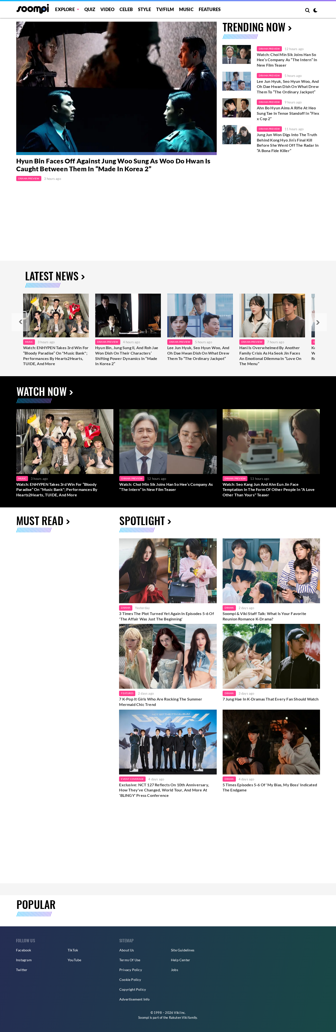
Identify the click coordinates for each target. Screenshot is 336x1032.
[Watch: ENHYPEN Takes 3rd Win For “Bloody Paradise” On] (56, 315)
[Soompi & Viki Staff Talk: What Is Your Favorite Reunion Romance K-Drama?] (271, 570)
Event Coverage (132, 778)
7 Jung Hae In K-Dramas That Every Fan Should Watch (271, 699)
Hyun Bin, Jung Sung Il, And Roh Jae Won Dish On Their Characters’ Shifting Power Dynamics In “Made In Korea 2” (126, 355)
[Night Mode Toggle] (315, 10)
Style (144, 9)
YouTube (74, 960)
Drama (125, 607)
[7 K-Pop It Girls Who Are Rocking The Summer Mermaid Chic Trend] (167, 656)
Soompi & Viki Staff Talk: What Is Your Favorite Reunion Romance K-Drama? (264, 616)
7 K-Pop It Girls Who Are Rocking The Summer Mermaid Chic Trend (160, 702)
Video (107, 9)
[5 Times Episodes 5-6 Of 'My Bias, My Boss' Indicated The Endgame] (271, 742)
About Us (126, 950)
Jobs (174, 970)
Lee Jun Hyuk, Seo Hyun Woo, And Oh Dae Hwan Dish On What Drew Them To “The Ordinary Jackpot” (288, 86)
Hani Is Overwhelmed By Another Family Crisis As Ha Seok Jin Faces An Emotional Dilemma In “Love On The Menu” (270, 355)
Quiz (89, 9)
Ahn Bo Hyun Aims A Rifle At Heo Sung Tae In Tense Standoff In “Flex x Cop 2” (288, 113)
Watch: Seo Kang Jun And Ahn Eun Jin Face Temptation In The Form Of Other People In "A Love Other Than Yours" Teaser (269, 489)
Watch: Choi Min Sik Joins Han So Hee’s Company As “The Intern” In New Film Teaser (287, 59)
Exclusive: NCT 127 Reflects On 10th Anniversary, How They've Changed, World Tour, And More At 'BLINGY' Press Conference (164, 790)
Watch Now (41, 391)
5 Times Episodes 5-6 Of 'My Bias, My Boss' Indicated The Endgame (270, 787)
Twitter (21, 970)
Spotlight (142, 520)
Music (186, 9)
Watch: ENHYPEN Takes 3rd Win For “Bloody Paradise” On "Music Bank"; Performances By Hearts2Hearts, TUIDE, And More (56, 355)
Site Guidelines (182, 950)
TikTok (73, 950)
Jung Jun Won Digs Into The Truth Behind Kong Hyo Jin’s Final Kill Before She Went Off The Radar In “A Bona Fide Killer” (288, 142)
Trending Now (254, 26)
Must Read (39, 520)
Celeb (126, 9)
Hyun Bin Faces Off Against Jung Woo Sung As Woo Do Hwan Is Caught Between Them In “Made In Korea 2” (113, 165)
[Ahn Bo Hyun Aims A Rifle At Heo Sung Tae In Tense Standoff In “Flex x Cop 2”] (236, 107)
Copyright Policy (132, 989)
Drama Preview (28, 178)
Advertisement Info (134, 999)
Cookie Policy (130, 979)
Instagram (24, 960)
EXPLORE (65, 9)
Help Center (180, 960)
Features (210, 9)
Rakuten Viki (178, 1017)
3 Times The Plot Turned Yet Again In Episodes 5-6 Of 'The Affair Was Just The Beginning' (166, 616)
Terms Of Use (129, 960)
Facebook (23, 950)
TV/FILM (165, 9)
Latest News (51, 275)
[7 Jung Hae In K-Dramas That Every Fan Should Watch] (271, 656)
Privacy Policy (130, 970)
